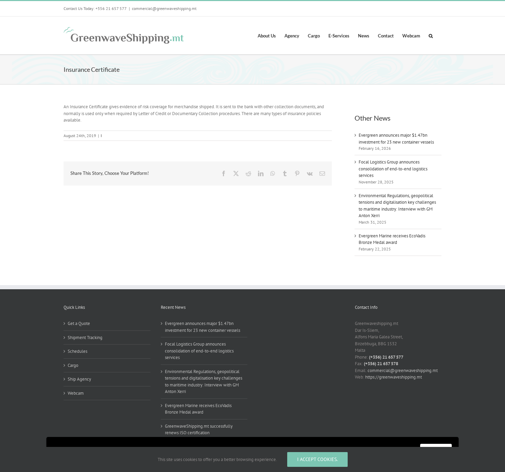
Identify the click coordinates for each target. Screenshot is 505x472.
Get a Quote (79, 323)
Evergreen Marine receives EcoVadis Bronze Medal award (198, 409)
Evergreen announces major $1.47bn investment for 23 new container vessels (202, 327)
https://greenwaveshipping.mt (393, 377)
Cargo (73, 365)
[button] (431, 35)
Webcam (76, 393)
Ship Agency (79, 379)
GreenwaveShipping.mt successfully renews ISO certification (199, 429)
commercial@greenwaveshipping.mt (164, 8)
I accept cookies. (317, 459)
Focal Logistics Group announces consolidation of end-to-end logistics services (393, 168)
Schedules (77, 351)
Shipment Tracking (85, 337)
